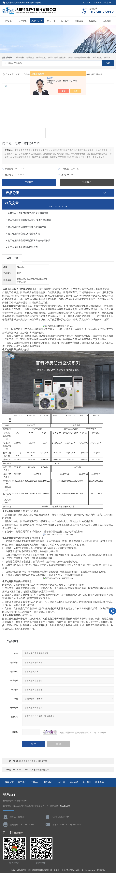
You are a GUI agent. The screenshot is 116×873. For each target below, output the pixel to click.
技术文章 (65, 21)
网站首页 (9, 21)
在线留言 (97, 2)
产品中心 (35, 21)
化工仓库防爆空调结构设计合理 (23, 247)
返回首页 (87, 2)
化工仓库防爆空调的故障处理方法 (24, 233)
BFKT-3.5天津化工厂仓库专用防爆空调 (30, 761)
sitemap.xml (89, 870)
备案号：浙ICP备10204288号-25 (68, 870)
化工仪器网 (65, 806)
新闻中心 (51, 21)
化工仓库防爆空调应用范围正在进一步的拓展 (29, 240)
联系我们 (108, 2)
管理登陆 (101, 870)
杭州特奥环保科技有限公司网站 (27, 2)
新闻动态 (48, 782)
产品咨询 (29, 182)
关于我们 (23, 21)
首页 (18, 74)
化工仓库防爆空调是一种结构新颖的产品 (27, 226)
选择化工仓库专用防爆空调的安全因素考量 (28, 213)
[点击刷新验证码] (50, 732)
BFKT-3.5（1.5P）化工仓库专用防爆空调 (31, 769)
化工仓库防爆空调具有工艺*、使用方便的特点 (29, 220)
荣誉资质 (79, 21)
